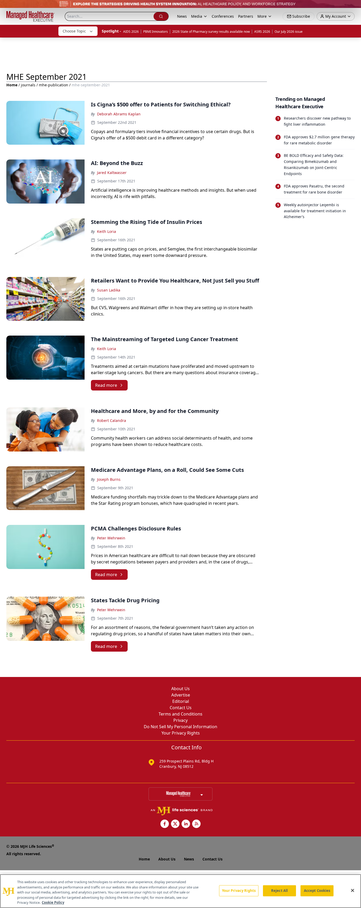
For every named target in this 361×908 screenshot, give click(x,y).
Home (11, 84)
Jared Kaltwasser (112, 172)
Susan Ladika (108, 290)
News (182, 16)
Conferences (223, 16)
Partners (245, 16)
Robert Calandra (111, 420)
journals (28, 84)
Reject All (279, 890)
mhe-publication (53, 84)
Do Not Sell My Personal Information (180, 727)
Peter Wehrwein (111, 537)
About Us (180, 688)
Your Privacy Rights (180, 733)
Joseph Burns (109, 479)
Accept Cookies (317, 890)
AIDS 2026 (131, 31)
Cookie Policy (53, 902)
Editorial (180, 701)
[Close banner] (354, 7)
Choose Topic (74, 31)
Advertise (180, 695)
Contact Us (181, 708)
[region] (180, 891)
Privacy (180, 720)
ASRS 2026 (262, 31)
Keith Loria (106, 231)
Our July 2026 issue (289, 31)
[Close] (352, 890)
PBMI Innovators (155, 31)
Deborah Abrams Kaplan (119, 113)
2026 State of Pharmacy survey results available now (211, 31)
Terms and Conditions (180, 714)
